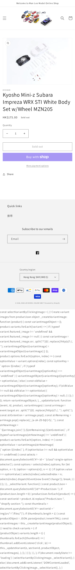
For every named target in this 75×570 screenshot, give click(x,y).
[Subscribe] (64, 239)
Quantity (7, 125)
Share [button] (10, 174)
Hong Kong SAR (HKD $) (35, 277)
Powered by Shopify (52, 303)
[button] (5, 18)
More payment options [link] (37, 165)
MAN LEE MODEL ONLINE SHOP (32, 303)
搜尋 (10, 215)
